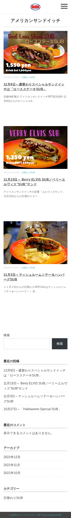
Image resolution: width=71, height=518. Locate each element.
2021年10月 (12, 473)
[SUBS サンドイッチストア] (35, 5)
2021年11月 (12, 465)
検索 (7, 335)
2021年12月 (12, 457)
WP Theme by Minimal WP (50, 515)
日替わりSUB (28, 77)
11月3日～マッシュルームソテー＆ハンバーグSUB (34, 398)
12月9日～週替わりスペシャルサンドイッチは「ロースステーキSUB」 (35, 373)
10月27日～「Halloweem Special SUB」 (32, 409)
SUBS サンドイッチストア (23, 515)
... (33, 101)
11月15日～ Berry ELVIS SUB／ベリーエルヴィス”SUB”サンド (35, 386)
